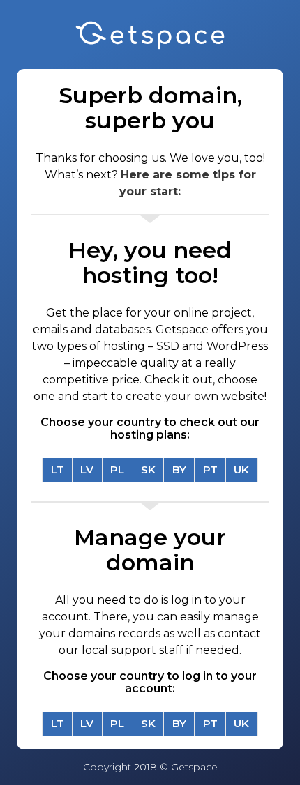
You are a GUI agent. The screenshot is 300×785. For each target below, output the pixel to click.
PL (117, 469)
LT (57, 469)
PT (210, 469)
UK (241, 469)
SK (148, 469)
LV (86, 469)
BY (179, 469)
